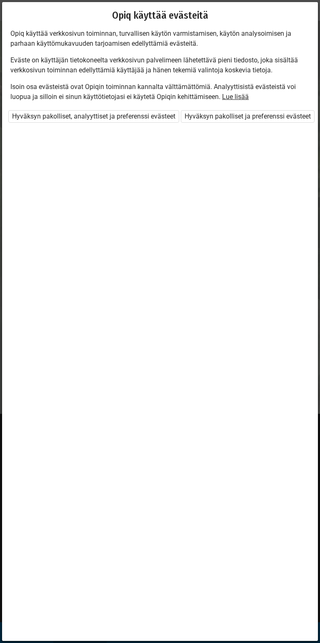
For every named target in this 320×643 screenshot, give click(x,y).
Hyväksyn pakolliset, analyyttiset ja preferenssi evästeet (93, 116)
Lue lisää (235, 97)
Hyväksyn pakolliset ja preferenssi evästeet (248, 116)
